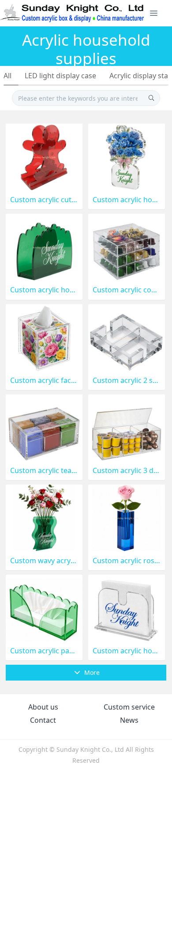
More (91, 672)
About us (43, 707)
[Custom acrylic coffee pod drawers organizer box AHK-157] (126, 246)
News (129, 720)
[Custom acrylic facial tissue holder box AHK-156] (44, 336)
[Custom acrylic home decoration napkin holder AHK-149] (126, 607)
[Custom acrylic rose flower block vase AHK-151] (126, 517)
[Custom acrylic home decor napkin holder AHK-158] (44, 246)
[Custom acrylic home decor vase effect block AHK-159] (126, 156)
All (7, 75)
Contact (43, 720)
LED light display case (60, 75)
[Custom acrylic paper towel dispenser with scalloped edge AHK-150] (44, 607)
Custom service (129, 707)
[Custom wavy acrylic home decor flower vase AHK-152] (44, 517)
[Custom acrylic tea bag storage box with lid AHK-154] (44, 427)
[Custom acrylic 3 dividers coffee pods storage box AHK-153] (126, 427)
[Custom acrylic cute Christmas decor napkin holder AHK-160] (44, 156)
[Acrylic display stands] (72, 13)
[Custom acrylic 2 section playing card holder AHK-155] (126, 336)
